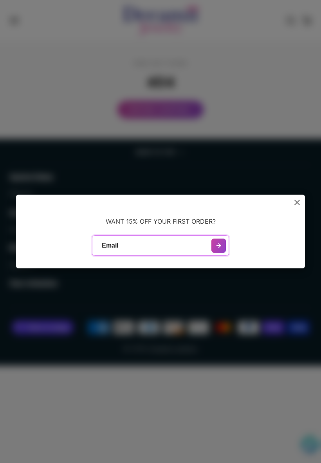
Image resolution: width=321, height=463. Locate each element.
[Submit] (218, 246)
